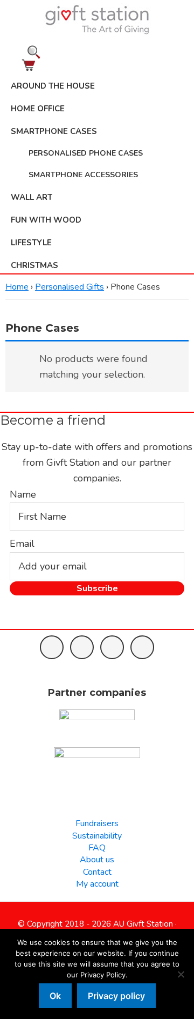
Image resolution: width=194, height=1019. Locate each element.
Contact (97, 872)
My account (97, 884)
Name (23, 494)
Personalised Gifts (69, 287)
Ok (55, 995)
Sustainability (97, 836)
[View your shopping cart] (97, 65)
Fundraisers (97, 823)
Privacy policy (116, 995)
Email (22, 543)
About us (97, 860)
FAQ (97, 848)
